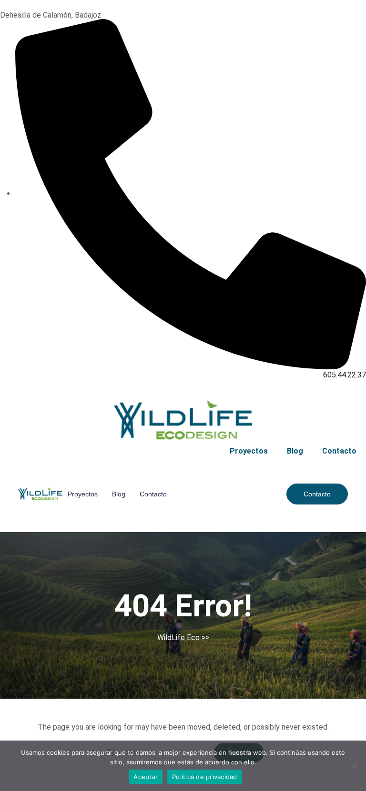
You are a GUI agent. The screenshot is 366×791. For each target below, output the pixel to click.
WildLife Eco (178, 637)
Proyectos (249, 450)
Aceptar (145, 777)
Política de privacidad (204, 777)
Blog (295, 450)
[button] (317, 494)
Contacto (339, 450)
